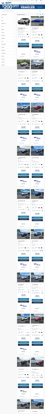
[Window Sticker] (28, 80)
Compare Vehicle (21, 56)
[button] (29, 21)
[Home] (20, 3)
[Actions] (28, 28)
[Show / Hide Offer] (21, 6)
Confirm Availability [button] (23, 43)
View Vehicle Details (23, 46)
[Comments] (28, 36)
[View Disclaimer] (26, 37)
